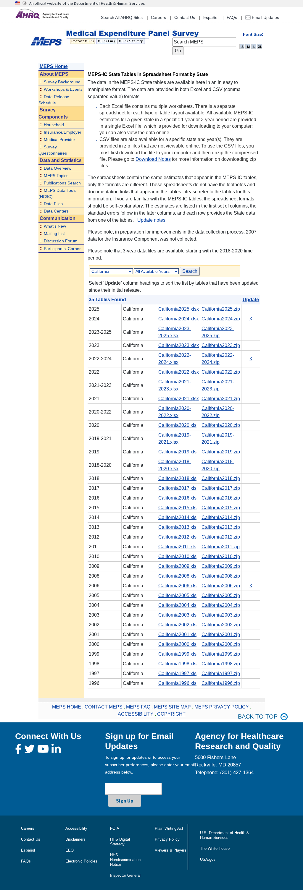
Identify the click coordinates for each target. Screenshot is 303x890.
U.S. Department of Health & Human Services (224, 835)
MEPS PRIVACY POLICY (221, 706)
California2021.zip (221, 398)
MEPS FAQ (138, 706)
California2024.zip (221, 318)
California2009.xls (177, 566)
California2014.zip (221, 517)
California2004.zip (221, 605)
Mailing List (54, 233)
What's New (55, 226)
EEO (69, 850)
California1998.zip (221, 663)
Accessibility (76, 828)
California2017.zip (221, 488)
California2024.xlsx (178, 318)
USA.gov (207, 859)
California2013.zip (221, 527)
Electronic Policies (81, 861)
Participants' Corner (62, 249)
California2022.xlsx (178, 372)
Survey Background (62, 82)
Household (54, 125)
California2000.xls (177, 644)
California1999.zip (221, 653)
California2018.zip (221, 478)
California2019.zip (221, 451)
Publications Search (62, 183)
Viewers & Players (170, 850)
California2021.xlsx (178, 398)
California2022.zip (221, 372)
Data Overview (57, 168)
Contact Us (184, 17)
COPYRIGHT (171, 713)
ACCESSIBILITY (136, 713)
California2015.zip (221, 507)
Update (251, 299)
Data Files (53, 204)
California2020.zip (221, 425)
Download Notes (153, 159)
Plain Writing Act (169, 828)
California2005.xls (177, 595)
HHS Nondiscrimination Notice (125, 860)
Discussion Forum (61, 241)
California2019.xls (177, 451)
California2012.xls (177, 536)
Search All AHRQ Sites (122, 17)
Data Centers (56, 211)
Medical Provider (59, 139)
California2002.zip (221, 624)
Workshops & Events (63, 89)
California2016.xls (177, 497)
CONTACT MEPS (104, 706)
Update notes (151, 220)
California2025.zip (221, 309)
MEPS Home (54, 66)
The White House (215, 848)
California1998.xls (177, 663)
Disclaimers (75, 839)
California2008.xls (177, 575)
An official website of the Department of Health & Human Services (87, 3)
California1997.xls (177, 673)
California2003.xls (177, 614)
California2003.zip (221, 614)
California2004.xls (177, 605)
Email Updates (265, 17)
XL (260, 46)
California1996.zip (221, 683)
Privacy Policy (167, 839)
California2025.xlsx (178, 309)
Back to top (258, 716)
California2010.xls (177, 556)
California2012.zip (221, 536)
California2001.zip (221, 634)
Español (210, 17)
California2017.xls (177, 488)
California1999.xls (177, 653)
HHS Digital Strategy (120, 841)
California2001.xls (177, 634)
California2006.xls (177, 585)
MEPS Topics (56, 176)
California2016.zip (221, 497)
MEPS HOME (66, 706)
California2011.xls (177, 546)
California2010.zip (221, 556)
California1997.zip (221, 673)
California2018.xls (177, 478)
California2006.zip (221, 585)
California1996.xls (177, 683)
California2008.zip (221, 575)
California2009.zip (221, 566)
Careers (158, 17)
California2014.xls (177, 517)
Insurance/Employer (62, 132)
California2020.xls (177, 425)
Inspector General (125, 875)
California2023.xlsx (178, 345)
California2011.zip (221, 546)
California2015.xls (177, 507)
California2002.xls (177, 624)
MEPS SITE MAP (172, 706)
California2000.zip (221, 644)
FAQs (232, 17)
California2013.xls (177, 527)
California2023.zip (221, 345)
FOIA (114, 828)
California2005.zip (221, 595)
